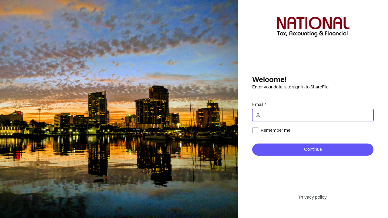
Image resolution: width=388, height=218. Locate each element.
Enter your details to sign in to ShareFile (290, 86)
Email (257, 104)
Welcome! (269, 79)
